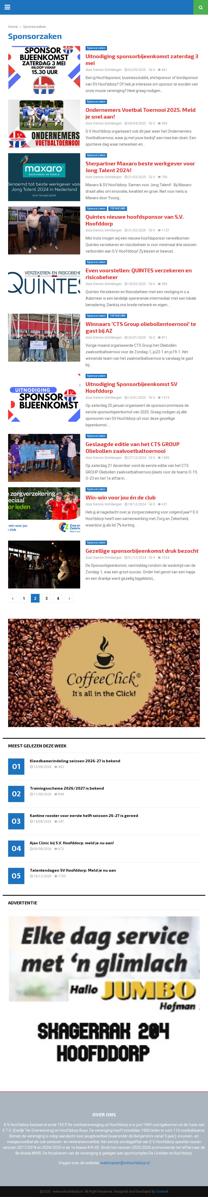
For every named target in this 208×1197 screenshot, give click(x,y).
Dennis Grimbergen (107, 70)
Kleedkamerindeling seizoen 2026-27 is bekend (75, 760)
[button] (16, 673)
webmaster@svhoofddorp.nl (125, 1163)
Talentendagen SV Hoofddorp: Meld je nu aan (73, 870)
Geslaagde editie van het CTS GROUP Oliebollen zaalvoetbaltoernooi (133, 447)
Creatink (162, 1191)
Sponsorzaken (96, 48)
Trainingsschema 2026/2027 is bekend (67, 788)
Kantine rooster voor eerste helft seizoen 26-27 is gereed (84, 815)
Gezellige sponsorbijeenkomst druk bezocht (142, 550)
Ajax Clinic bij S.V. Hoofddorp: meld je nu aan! (72, 842)
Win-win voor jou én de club (121, 497)
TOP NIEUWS (118, 208)
